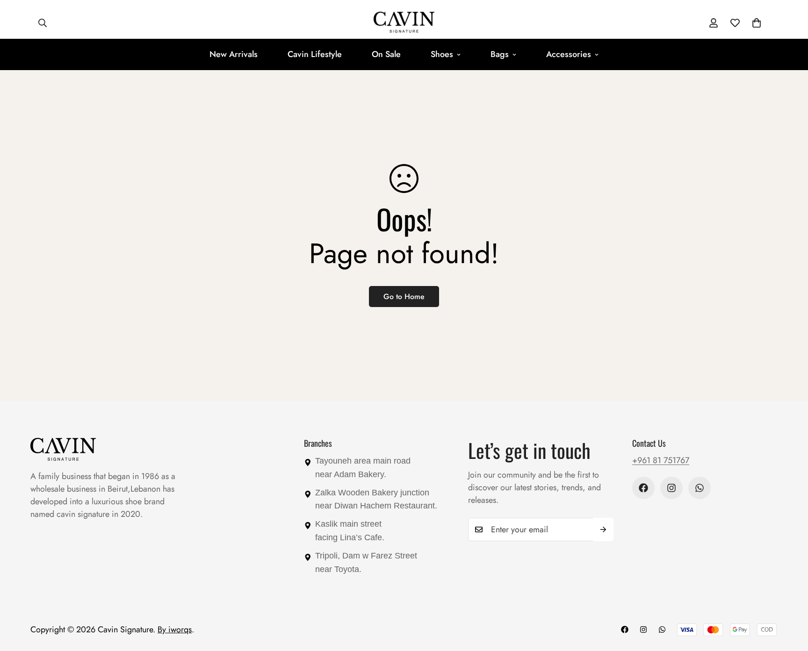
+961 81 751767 (660, 460)
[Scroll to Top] (790, 600)
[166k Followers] (671, 488)
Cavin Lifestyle (315, 54)
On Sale (386, 54)
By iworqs (175, 629)
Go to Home (404, 296)
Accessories (568, 54)
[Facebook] (643, 488)
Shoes (442, 54)
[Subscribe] (603, 529)
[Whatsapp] (699, 488)
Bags (500, 54)
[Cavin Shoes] (404, 23)
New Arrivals (233, 54)
